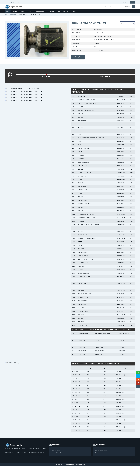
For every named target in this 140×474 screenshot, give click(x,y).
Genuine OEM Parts (55, 11)
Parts (22, 11)
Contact (74, 11)
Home (7, 11)
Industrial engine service (101, 450)
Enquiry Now (78, 57)
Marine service (99, 452)
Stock (132, 2)
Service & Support (40, 11)
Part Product (13, 14)
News (30, 11)
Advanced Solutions (56, 450)
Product (15, 11)
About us (66, 11)
